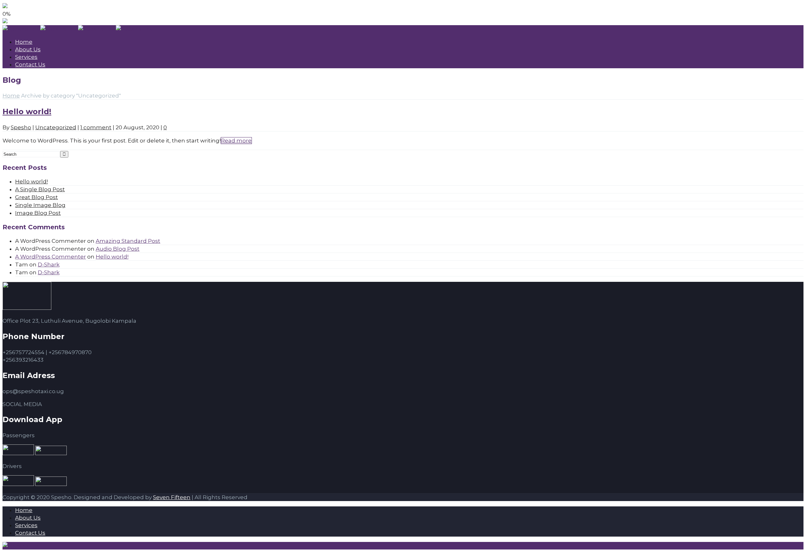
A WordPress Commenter (50, 257)
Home (23, 42)
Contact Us (30, 64)
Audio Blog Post (117, 249)
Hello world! (27, 111)
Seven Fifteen (171, 497)
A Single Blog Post (40, 189)
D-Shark (49, 264)
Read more (236, 140)
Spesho (21, 127)
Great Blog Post (36, 197)
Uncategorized (55, 127)
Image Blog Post (38, 213)
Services (26, 57)
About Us (28, 49)
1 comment (95, 127)
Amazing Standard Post (128, 241)
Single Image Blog (40, 205)
